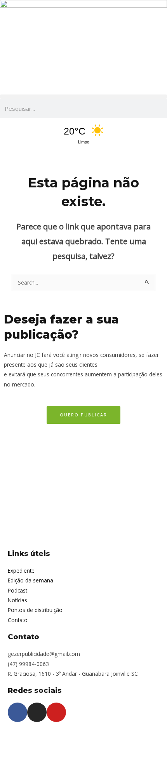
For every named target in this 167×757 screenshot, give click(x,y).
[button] (83, 96)
